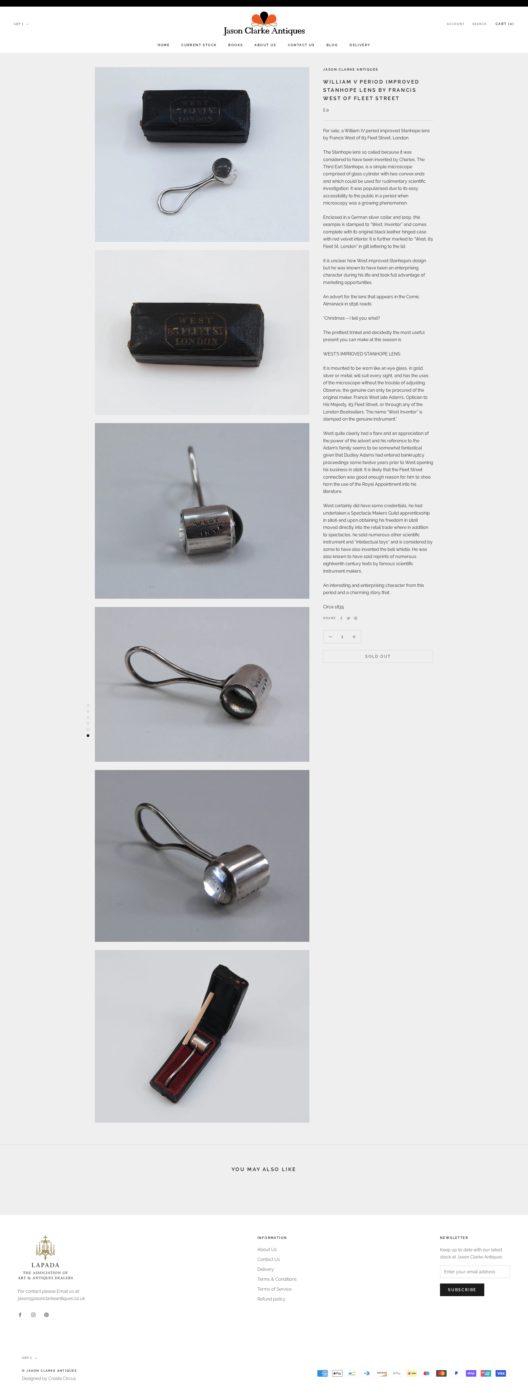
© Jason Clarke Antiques (49, 1371)
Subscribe (462, 1290)
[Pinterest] (355, 618)
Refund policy (271, 1299)
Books (235, 45)
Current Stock (199, 45)
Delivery (360, 45)
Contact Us (301, 45)
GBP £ (19, 24)
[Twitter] (348, 618)
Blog (332, 45)
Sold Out (378, 656)
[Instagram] (33, 1314)
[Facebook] (341, 618)
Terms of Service (274, 1289)
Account (456, 24)
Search (479, 24)
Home (164, 45)
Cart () (505, 24)
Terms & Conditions (277, 1279)
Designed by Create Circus (49, 1378)
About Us (265, 45)
